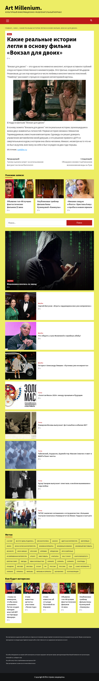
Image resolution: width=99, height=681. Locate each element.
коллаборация (72, 571)
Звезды (24, 561)
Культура (11, 591)
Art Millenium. (23, 7)
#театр (32, 556)
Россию (62, 566)
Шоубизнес (59, 571)
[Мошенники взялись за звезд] (49, 260)
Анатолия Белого (81, 556)
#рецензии (54, 551)
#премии (43, 551)
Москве (20, 566)
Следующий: (77, 162)
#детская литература (69, 541)
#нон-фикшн (22, 551)
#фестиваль (43, 556)
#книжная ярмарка (46, 546)
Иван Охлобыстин (37, 561)
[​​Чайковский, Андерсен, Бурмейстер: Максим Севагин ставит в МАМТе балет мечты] (20, 455)
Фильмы (30, 571)
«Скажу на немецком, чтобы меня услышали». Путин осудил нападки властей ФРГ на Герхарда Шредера (13, 607)
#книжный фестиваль (83, 546)
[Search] (91, 20)
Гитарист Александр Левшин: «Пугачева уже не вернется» (63, 365)
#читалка (55, 556)
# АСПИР (9, 541)
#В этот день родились (25, 541)
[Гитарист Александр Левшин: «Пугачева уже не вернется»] (20, 366)
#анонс (55, 541)
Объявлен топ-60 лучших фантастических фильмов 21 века (19, 204)
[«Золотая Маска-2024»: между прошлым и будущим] (20, 395)
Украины (19, 571)
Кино (9, 34)
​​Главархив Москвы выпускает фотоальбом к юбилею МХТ (62, 425)
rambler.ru (22, 149)
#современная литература (17, 556)
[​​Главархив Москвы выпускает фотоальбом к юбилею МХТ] (20, 425)
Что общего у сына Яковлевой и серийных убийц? (59, 336)
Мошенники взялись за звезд (22, 284)
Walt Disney (66, 556)
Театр (40, 392)
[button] (7, 20)
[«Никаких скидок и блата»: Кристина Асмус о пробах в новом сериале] (80, 188)
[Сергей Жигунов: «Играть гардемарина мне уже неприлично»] (20, 306)
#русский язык (67, 551)
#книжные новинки (64, 546)
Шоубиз (10, 281)
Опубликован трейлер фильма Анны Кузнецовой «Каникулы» (49, 204)
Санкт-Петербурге (82, 566)
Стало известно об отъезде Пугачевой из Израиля (49, 602)
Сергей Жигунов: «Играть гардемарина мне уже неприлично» (65, 306)
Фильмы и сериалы (43, 571)
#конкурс (10, 551)
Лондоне (10, 566)
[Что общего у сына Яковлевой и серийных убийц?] (20, 336)
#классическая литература (25, 546)
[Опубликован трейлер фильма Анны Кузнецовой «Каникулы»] (49, 188)
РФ (45, 566)
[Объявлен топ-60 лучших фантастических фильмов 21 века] (19, 188)
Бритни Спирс (12, 561)
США (70, 566)
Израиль (60, 561)
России (53, 566)
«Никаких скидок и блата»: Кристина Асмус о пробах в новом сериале (79, 204)
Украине (10, 571)
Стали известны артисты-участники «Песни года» (31, 602)
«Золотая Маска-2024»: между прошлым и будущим (60, 395)
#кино (9, 546)
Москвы (29, 566)
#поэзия (33, 551)
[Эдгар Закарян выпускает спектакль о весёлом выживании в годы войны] (20, 485)
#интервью (85, 541)
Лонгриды (81, 561)
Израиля (70, 561)
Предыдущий (25, 162)
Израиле (51, 561)
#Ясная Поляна (43, 541)
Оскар (38, 566)
